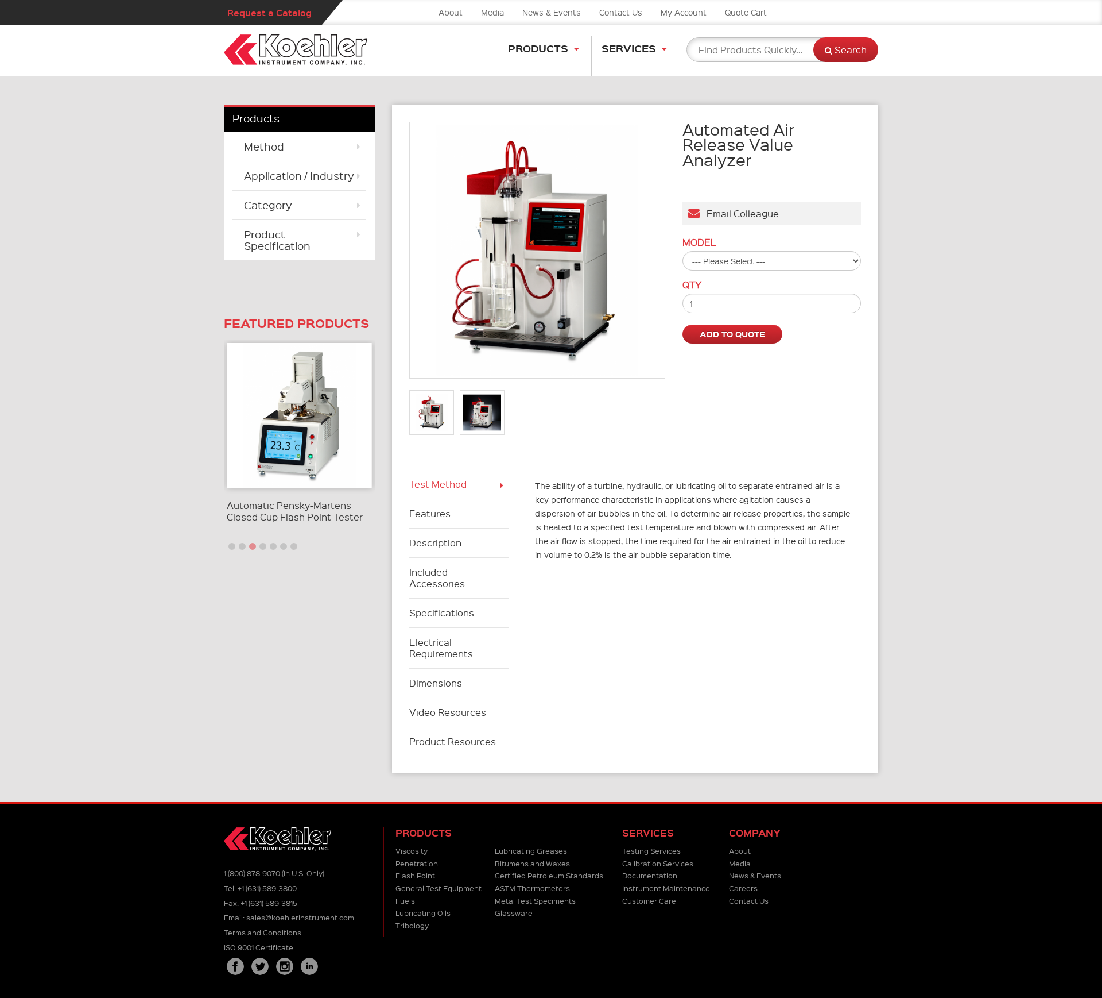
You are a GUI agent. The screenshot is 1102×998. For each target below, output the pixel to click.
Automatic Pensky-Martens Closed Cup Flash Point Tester (295, 511)
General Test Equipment (438, 888)
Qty (691, 285)
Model (699, 242)
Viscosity (411, 851)
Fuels (405, 900)
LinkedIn (309, 966)
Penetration (416, 863)
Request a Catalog (269, 12)
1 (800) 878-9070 (252, 873)
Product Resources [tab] (452, 741)
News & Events (551, 12)
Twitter (260, 966)
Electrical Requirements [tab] (441, 648)
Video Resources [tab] (447, 712)
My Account (684, 12)
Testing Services (651, 851)
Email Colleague (739, 213)
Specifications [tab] (441, 613)
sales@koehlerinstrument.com (300, 917)
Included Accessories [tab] (437, 577)
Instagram (284, 966)
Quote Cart (746, 12)
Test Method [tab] (438, 484)
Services (629, 48)
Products (538, 48)
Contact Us (620, 12)
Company (755, 832)
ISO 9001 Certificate (258, 947)
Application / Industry (299, 175)
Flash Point (415, 875)
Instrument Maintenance (666, 888)
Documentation (649, 875)
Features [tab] (430, 513)
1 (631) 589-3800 (267, 888)
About (451, 12)
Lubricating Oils (423, 913)
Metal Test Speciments (535, 900)
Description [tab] (435, 543)
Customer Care (649, 900)
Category (268, 205)
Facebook (235, 966)
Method (264, 146)
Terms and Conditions (262, 932)
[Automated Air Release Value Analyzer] (537, 250)
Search (849, 50)
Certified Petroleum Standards (549, 875)
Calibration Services (657, 863)
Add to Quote (732, 334)
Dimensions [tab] (436, 683)
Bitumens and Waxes (532, 863)
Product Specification (277, 240)
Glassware (514, 913)
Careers (743, 888)
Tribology (412, 925)
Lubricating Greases (531, 851)
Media (492, 12)
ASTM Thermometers (532, 888)
